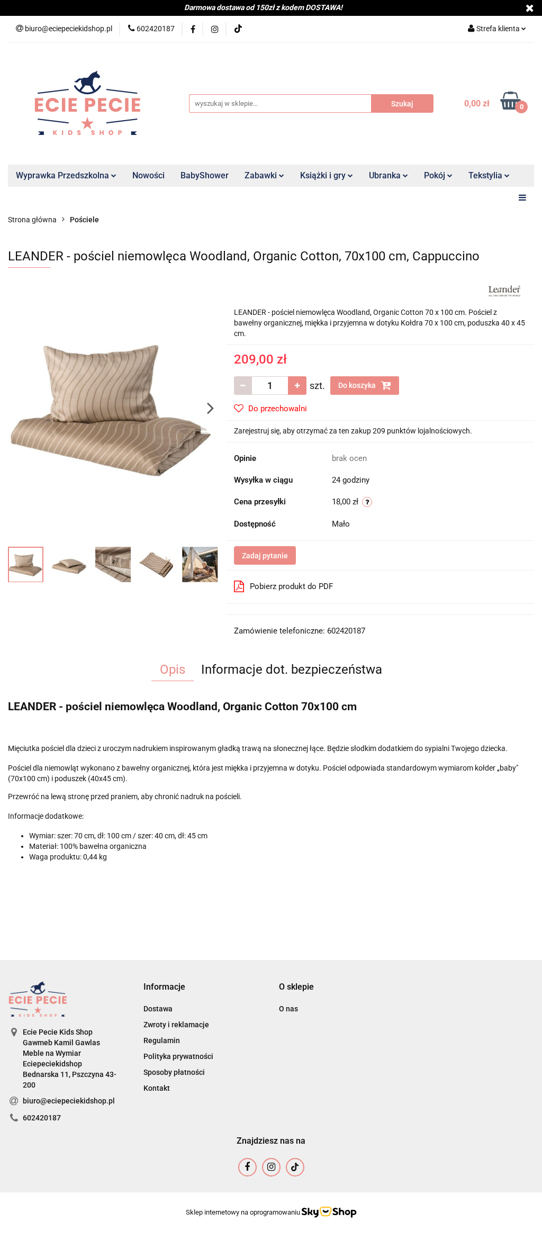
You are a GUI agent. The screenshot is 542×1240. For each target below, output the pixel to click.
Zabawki (262, 175)
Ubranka (386, 175)
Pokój (435, 175)
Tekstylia (486, 175)
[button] (164, 987)
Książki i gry (324, 175)
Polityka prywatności (178, 1056)
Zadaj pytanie (265, 555)
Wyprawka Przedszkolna (63, 175)
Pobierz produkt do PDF (291, 586)
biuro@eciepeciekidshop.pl (69, 1101)
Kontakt (156, 1088)
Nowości (148, 175)
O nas (288, 1008)
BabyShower (204, 175)
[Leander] (504, 290)
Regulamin (161, 1040)
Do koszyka (357, 385)
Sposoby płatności (174, 1072)
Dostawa (158, 1008)
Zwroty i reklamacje (176, 1024)
